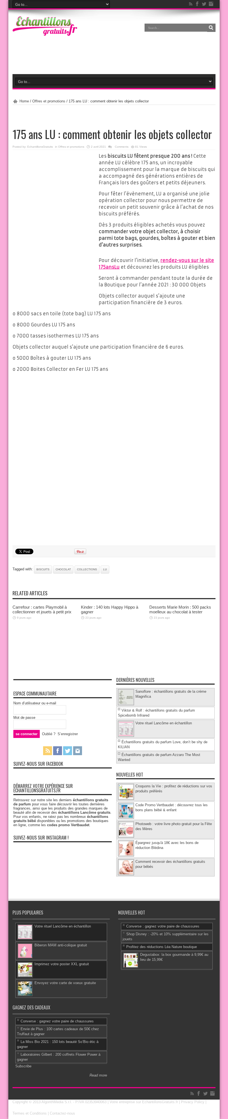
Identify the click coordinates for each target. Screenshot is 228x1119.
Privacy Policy (192, 1102)
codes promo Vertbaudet (68, 825)
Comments (121, 146)
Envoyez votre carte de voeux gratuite (65, 983)
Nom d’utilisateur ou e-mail (34, 703)
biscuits (42, 569)
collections (87, 569)
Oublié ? (48, 734)
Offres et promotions (48, 101)
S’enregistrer (68, 734)
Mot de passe (24, 717)
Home (24, 101)
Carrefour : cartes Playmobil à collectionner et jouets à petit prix (42, 609)
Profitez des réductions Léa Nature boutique (161, 947)
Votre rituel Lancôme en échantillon (163, 723)
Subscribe (23, 1066)
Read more (98, 1075)
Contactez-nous (62, 1113)
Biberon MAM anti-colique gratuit (60, 945)
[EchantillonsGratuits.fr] (45, 34)
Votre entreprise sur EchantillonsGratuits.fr (144, 1102)
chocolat (63, 569)
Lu (105, 569)
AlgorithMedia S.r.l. (56, 1102)
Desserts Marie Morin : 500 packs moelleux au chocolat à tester (180, 609)
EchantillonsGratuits (40, 146)
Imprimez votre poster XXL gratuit (61, 964)
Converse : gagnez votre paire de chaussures (162, 926)
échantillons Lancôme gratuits (84, 812)
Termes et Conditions (30, 1113)
